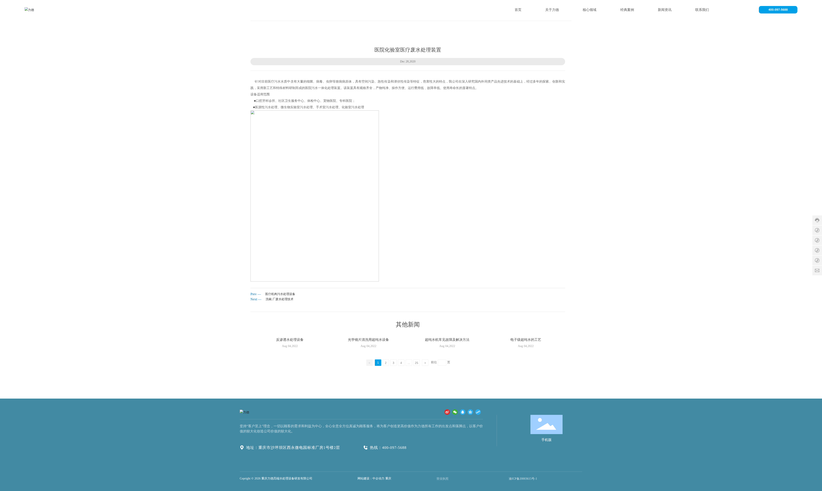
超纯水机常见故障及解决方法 (447, 339)
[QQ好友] (462, 412)
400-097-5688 (778, 9)
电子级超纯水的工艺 (525, 339)
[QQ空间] (470, 412)
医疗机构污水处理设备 (280, 294)
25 (416, 363)
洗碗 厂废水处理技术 (279, 299)
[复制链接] (478, 412)
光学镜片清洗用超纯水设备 (368, 339)
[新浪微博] (447, 412)
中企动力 (378, 478)
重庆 (388, 478)
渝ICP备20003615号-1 (523, 478)
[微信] (455, 412)
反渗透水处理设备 (290, 339)
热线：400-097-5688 (388, 447)
